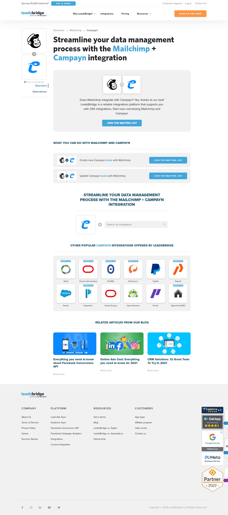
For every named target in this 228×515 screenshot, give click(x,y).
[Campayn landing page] (34, 67)
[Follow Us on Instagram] (31, 507)
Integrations (106, 14)
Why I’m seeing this (35, 82)
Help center (141, 428)
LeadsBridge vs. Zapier (105, 428)
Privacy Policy (29, 428)
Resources (142, 14)
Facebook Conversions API (65, 428)
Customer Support (172, 3)
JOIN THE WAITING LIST (122, 123)
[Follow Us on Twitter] (59, 507)
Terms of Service (30, 422)
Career (25, 433)
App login (140, 417)
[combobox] (136, 224)
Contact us (140, 433)
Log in (188, 3)
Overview (41, 86)
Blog (96, 422)
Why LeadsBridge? (82, 14)
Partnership (99, 439)
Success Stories (30, 439)
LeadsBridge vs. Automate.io (108, 433)
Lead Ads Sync (58, 417)
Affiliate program (143, 422)
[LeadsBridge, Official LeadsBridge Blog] (34, 13)
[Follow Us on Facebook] (22, 507)
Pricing (125, 14)
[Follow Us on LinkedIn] (40, 507)
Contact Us (200, 3)
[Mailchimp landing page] (34, 40)
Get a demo (100, 417)
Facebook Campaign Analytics (66, 433)
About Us (26, 417)
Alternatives (40, 92)
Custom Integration (60, 444)
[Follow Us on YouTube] (49, 507)
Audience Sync (58, 422)
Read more (59, 374)
